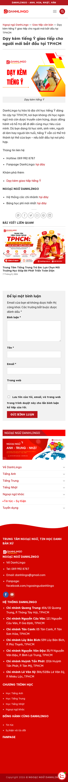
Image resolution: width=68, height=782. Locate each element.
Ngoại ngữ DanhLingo (16, 24)
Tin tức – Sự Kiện (15, 501)
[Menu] (55, 11)
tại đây (40, 164)
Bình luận (14, 317)
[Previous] (4, 253)
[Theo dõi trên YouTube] (12, 595)
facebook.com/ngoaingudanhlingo (30, 585)
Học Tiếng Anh (14, 693)
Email (11, 364)
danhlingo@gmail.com (30, 575)
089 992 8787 (20, 569)
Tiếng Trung (11, 480)
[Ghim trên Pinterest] (43, 215)
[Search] (62, 11)
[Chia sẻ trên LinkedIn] (50, 215)
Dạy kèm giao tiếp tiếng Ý (23, 180)
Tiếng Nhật (10, 487)
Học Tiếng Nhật (15, 704)
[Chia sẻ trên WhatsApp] (18, 215)
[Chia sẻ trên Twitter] (31, 215)
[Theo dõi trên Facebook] (6, 595)
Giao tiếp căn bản (42, 24)
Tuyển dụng (10, 507)
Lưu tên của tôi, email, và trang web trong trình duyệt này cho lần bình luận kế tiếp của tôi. (34, 402)
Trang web (14, 380)
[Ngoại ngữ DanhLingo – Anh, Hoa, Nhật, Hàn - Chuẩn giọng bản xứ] (16, 11)
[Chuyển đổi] (64, 467)
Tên (10, 347)
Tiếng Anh (9, 474)
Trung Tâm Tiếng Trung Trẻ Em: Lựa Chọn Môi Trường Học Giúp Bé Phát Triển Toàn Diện (31, 269)
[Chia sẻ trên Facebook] (24, 215)
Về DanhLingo (12, 467)
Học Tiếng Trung (15, 698)
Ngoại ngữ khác (13, 494)
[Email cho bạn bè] (37, 215)
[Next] (64, 253)
